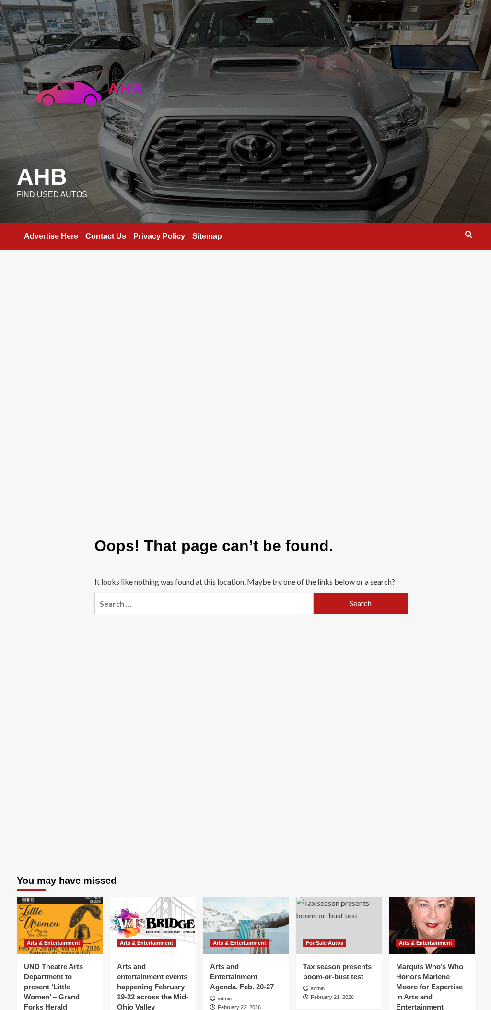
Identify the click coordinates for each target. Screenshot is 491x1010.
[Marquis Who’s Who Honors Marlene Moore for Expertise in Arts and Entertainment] (432, 925)
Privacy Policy (159, 236)
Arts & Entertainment (53, 943)
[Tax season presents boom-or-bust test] (339, 925)
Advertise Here (51, 236)
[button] (469, 234)
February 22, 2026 (239, 1007)
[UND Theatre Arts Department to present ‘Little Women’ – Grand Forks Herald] (60, 925)
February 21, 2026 (332, 997)
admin (225, 998)
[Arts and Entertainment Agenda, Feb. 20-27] (246, 925)
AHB (42, 176)
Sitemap (207, 236)
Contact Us (105, 236)
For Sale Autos (324, 943)
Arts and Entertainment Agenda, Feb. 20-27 (242, 977)
